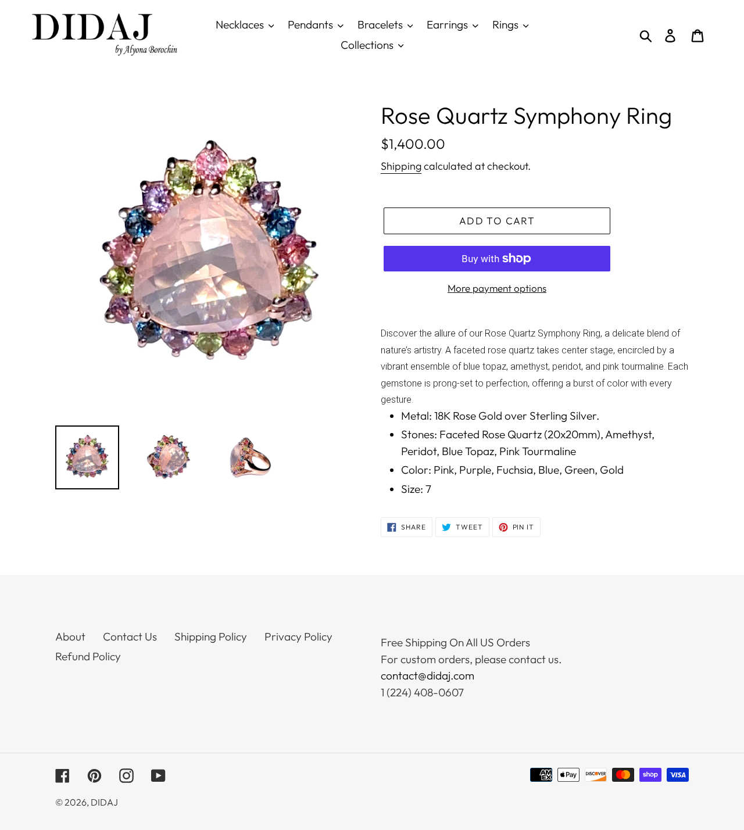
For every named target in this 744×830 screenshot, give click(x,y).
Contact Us (130, 636)
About (70, 636)
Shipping (401, 166)
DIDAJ (104, 802)
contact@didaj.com (427, 675)
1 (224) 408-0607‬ (422, 692)
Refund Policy (88, 656)
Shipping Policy (210, 636)
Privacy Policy (298, 636)
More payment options (497, 288)
